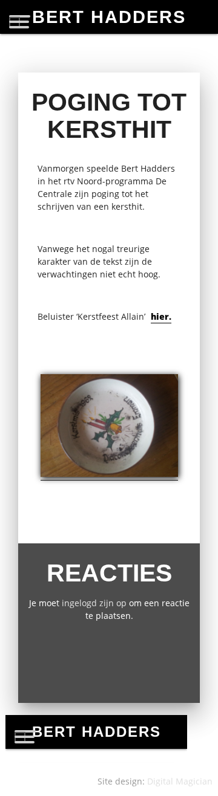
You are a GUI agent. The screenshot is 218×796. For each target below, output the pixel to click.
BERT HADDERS (109, 17)
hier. (161, 316)
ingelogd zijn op (94, 603)
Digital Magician (180, 781)
